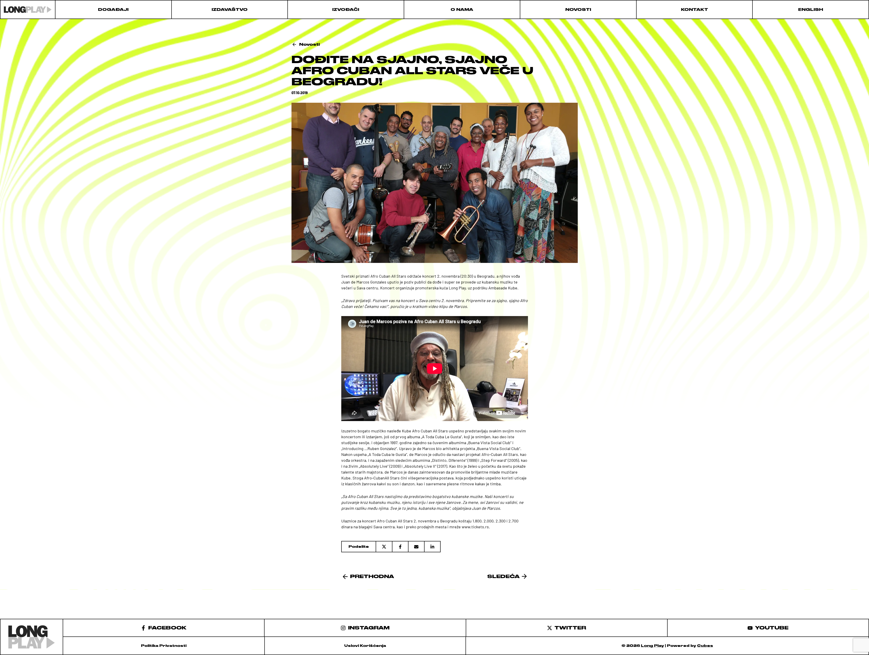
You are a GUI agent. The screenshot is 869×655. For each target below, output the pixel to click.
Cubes (705, 646)
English (810, 9)
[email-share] (416, 546)
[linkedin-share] (432, 546)
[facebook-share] (400, 546)
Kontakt (694, 9)
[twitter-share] (384, 546)
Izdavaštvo (230, 9)
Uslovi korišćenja (365, 646)
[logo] (27, 9)
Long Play (652, 646)
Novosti (578, 9)
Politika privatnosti (163, 646)
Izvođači (345, 9)
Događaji (113, 9)
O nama (462, 9)
